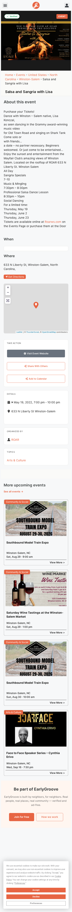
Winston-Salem (29, 79)
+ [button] (8, 287)
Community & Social (17, 501)
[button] (5, 5)
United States (37, 75)
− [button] (8, 292)
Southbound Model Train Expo (27, 542)
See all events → (13, 491)
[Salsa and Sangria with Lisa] (36, 305)
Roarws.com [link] (53, 221)
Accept (36, 890)
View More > (57, 562)
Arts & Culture (16, 460)
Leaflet (19, 332)
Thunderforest (32, 332)
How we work (49, 816)
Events (20, 75)
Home (9, 75)
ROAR (15, 439)
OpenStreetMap (49, 332)
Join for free (21, 816)
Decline (36, 897)
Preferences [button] (20, 883)
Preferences (36, 903)
